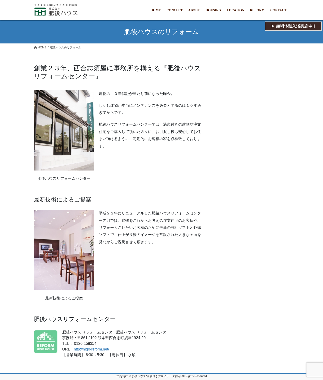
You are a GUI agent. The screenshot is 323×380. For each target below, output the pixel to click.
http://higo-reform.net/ (91, 349)
